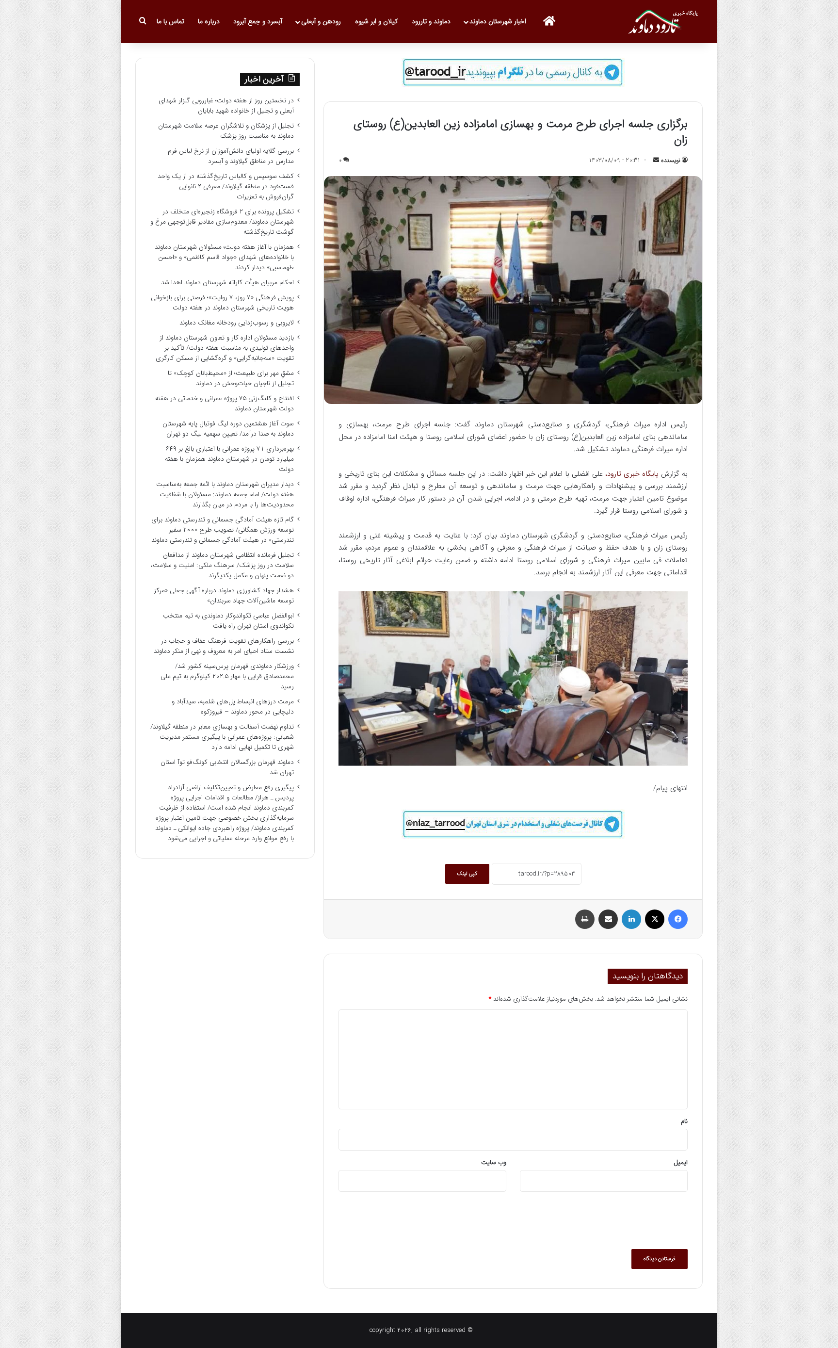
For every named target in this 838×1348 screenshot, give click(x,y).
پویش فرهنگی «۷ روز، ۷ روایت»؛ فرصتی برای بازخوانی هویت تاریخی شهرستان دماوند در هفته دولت (222, 302)
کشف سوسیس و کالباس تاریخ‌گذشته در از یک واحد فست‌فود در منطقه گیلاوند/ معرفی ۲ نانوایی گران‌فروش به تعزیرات (226, 186)
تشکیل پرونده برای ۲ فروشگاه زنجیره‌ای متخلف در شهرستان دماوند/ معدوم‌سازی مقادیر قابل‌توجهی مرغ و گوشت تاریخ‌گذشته (222, 222)
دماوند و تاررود (431, 21)
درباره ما (209, 21)
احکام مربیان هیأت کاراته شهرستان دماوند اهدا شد (227, 282)
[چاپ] (585, 919)
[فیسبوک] (678, 919)
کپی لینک (467, 874)
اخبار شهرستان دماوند (497, 21)
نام (684, 1121)
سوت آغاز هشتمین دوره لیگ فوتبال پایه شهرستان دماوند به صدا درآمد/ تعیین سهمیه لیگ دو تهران (228, 429)
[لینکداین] (631, 919)
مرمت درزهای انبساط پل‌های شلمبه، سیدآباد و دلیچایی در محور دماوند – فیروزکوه (233, 707)
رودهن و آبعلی (321, 21)
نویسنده (670, 160)
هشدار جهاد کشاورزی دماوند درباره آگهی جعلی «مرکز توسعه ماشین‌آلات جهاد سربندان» (224, 595)
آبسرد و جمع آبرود (257, 21)
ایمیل (681, 1162)
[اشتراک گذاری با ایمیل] (608, 919)
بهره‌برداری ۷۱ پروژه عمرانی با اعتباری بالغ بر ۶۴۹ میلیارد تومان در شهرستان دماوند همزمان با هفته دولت (229, 459)
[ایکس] (654, 919)
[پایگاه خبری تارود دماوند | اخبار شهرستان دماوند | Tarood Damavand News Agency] (665, 21)
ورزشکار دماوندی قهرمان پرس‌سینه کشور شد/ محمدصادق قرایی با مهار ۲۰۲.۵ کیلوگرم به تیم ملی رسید (227, 676)
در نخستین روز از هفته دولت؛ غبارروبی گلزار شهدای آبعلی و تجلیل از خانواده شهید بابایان (226, 106)
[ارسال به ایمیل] (656, 160)
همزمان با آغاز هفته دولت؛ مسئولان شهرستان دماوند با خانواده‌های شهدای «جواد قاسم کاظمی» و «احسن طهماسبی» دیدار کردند (224, 257)
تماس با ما (170, 21)
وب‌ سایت (493, 1162)
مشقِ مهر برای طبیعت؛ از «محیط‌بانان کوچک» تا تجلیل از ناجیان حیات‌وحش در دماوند (231, 378)
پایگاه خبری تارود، (632, 474)
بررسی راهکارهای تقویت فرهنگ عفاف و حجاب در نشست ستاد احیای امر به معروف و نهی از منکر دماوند (224, 646)
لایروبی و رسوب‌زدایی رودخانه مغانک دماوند (236, 323)
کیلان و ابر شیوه (376, 21)
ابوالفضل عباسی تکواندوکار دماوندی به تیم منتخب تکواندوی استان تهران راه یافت (228, 621)
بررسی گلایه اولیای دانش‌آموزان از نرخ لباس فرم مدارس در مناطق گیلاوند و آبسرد (231, 156)
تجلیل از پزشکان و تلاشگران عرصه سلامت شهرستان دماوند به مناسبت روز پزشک (226, 131)
